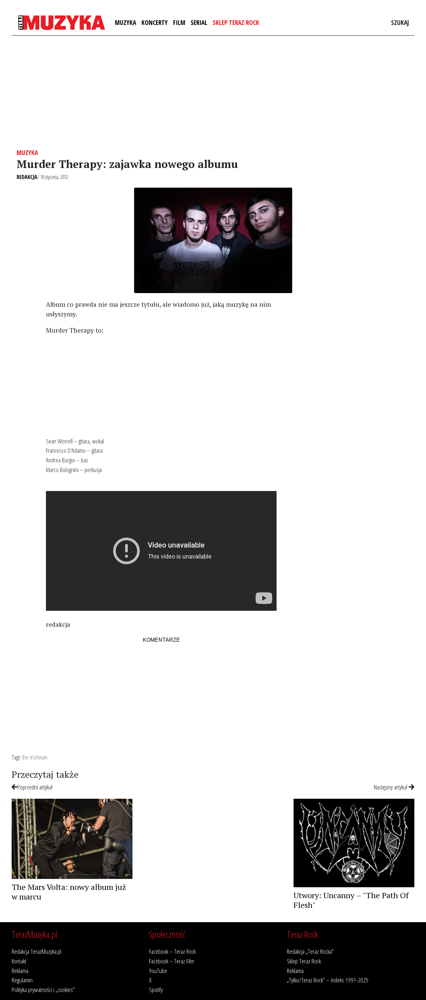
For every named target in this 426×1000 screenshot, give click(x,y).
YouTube (158, 970)
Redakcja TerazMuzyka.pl (36, 951)
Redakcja (27, 177)
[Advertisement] (213, 92)
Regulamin (22, 979)
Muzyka (125, 22)
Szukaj (400, 22)
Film (179, 22)
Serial (199, 22)
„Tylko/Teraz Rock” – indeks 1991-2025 (327, 979)
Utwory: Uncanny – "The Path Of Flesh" (351, 900)
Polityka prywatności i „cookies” (43, 989)
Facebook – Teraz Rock (172, 951)
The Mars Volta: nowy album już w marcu (69, 892)
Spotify (156, 989)
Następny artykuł (391, 786)
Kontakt (19, 960)
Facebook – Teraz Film (171, 960)
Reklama (20, 970)
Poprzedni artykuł (35, 786)
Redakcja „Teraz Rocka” (310, 951)
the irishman (34, 756)
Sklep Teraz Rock (236, 22)
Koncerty (154, 22)
